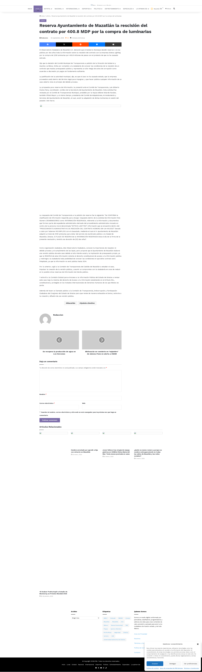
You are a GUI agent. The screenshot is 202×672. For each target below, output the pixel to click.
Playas (106, 629)
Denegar (172, 664)
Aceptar (155, 664)
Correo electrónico (47, 403)
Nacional (58, 9)
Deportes (86, 9)
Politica (97, 9)
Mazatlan (106, 621)
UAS (113, 636)
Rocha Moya (107, 632)
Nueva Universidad (117, 625)
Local (37, 9)
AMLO (105, 618)
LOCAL (48, 16)
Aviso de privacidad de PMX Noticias (171, 668)
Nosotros (137, 638)
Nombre (43, 394)
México (106, 625)
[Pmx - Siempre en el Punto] (101, 5)
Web (83, 403)
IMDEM (120, 618)
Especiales (127, 9)
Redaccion (44, 38)
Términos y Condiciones (191, 668)
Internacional (72, 9)
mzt (122, 621)
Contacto (137, 652)
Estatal (47, 9)
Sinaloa (125, 632)
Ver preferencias (190, 664)
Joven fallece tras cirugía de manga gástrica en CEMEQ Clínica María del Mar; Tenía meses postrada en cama (116, 452)
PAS (127, 625)
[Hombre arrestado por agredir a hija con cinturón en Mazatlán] (85, 440)
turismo (106, 636)
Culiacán (113, 618)
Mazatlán (71, 303)
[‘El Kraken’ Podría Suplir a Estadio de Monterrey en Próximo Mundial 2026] (53, 511)
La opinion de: (141, 9)
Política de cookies (153, 668)
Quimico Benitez (88, 303)
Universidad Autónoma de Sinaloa (114, 639)
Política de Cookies (140, 648)
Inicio (30, 9)
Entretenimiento (112, 9)
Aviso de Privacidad (140, 634)
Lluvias (128, 618)
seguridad (117, 632)
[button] (198, 644)
